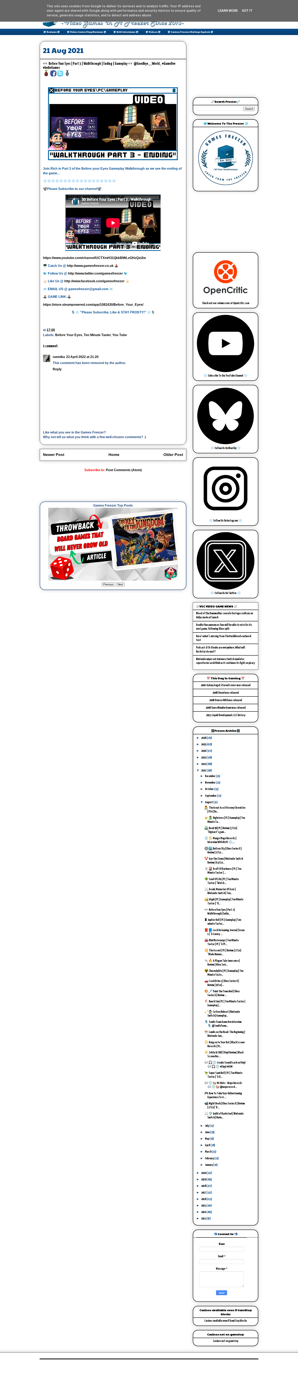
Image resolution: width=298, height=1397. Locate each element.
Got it (247, 11)
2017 (203, 1192)
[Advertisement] (113, 487)
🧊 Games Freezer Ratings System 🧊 (190, 31)
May (207, 1138)
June (207, 1132)
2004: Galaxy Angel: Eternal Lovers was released (226, 685)
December (210, 776)
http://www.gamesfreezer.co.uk (90, 265)
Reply (57, 369)
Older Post (173, 455)
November (210, 782)
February (209, 1158)
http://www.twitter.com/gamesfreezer (95, 273)
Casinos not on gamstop (225, 1341)
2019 (203, 1179)
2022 (203, 764)
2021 (203, 770)
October (209, 789)
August (209, 802)
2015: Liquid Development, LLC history (225, 715)
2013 (203, 1218)
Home (113, 455)
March (208, 1151)
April (208, 1145)
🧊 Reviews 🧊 (51, 31)
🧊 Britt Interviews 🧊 (126, 31)
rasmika (59, 357)
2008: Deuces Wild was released (225, 700)
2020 (203, 1172)
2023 (203, 757)
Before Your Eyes (68, 335)
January (209, 1164)
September (211, 795)
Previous (108, 584)
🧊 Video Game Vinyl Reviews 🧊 (86, 31)
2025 (203, 744)
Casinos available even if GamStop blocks (225, 1320)
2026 (203, 737)
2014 (203, 1212)
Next (120, 584)
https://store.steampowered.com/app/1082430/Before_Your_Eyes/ (93, 304)
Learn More (228, 11)
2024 (203, 750)
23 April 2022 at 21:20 (82, 357)
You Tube (119, 335)
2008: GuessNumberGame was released (226, 707)
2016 (203, 1199)
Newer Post (53, 455)
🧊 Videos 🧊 (153, 31)
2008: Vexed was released (225, 692)
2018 (203, 1185)
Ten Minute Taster (97, 335)
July (207, 1125)
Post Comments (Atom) (124, 470)
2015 (203, 1205)
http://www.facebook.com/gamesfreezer (94, 281)
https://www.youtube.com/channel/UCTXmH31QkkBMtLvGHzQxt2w (94, 258)
